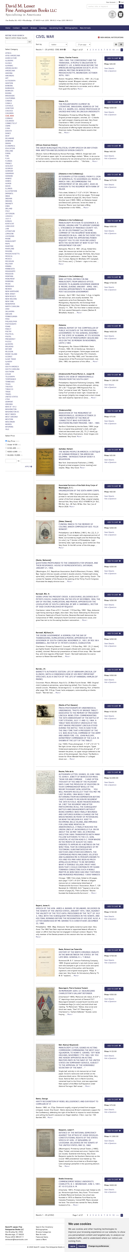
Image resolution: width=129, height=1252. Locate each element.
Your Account (110, 2)
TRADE (8, 392)
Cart (122, 2)
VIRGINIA (9, 404)
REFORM (8, 349)
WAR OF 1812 (10, 407)
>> (117, 50)
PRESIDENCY (10, 339)
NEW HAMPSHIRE (12, 291)
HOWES (8, 181)
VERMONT (9, 402)
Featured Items (42, 1237)
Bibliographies (71, 28)
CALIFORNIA (10, 98)
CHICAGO (9, 111)
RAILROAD (9, 346)
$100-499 (13, 448)
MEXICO (8, 259)
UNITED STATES (11, 397)
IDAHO (7, 186)
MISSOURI (9, 274)
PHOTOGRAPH (10, 324)
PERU (7, 319)
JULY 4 (8, 218)
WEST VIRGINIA (11, 417)
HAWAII (8, 178)
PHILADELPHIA (11, 321)
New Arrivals (85, 28)
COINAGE (9, 118)
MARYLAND (9, 249)
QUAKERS (9, 344)
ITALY (7, 211)
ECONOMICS (10, 146)
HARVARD (9, 176)
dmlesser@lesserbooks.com (16, 1239)
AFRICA (8, 53)
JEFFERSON (9, 213)
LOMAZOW (9, 234)
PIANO (7, 326)
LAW (7, 228)
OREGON (8, 314)
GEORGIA (9, 168)
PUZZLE (8, 341)
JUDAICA (8, 216)
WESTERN (9, 419)
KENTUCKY (9, 223)
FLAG (7, 158)
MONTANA (9, 276)
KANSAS (8, 221)
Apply (27, 466)
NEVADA (8, 289)
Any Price (13, 441)
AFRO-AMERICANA (12, 55)
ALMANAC (9, 65)
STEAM (8, 374)
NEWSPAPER (10, 304)
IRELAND (8, 208)
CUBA (7, 128)
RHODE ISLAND (11, 354)
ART (6, 78)
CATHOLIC (9, 106)
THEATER (8, 387)
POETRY (8, 331)
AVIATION (9, 83)
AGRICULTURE (11, 58)
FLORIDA (8, 161)
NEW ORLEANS (11, 299)
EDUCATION (10, 148)
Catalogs (43, 28)
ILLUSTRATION (11, 191)
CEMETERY (9, 108)
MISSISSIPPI (10, 271)
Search (25, 28)
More (80, 89)
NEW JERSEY (10, 294)
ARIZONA (8, 73)
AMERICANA (10, 70)
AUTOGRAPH (10, 81)
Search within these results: (16, 38)
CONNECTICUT (11, 123)
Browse (34, 28)
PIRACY (8, 329)
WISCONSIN (10, 422)
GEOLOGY (9, 166)
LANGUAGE (9, 226)
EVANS (7, 153)
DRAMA (8, 143)
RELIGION (9, 351)
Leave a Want (41, 1239)
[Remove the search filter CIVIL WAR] (65, 49)
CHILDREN (9, 113)
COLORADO (9, 121)
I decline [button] (81, 1246)
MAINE (8, 239)
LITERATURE (10, 231)
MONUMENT (10, 279)
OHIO (7, 309)
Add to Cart (112, 58)
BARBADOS (9, 88)
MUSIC (8, 284)
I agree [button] (72, 1246)
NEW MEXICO (10, 296)
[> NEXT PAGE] (122, 49)
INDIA (7, 196)
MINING (8, 266)
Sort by (39, 44)
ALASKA (8, 63)
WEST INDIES (10, 414)
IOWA (7, 206)
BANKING (9, 86)
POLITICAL (9, 334)
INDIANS (8, 201)
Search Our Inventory (44, 1227)
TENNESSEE (10, 382)
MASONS (8, 251)
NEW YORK (9, 301)
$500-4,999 (14, 451)
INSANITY (9, 203)
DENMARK (9, 141)
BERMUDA (9, 91)
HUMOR (8, 183)
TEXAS (7, 384)
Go (30, 42)
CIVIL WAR (9, 116)
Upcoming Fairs (56, 28)
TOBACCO (9, 389)
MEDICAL (9, 256)
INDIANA (8, 198)
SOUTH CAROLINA (12, 369)
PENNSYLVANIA (11, 316)
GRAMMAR (9, 173)
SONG (7, 364)
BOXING (8, 93)
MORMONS (9, 281)
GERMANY (9, 171)
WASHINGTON (10, 409)
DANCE (8, 133)
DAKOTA (8, 131)
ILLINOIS (8, 188)
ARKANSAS (9, 75)
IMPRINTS (9, 193)
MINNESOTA (10, 269)
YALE (7, 429)
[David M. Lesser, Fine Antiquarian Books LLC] (39, 12)
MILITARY (9, 264)
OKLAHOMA (9, 311)
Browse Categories (43, 1232)
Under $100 (14, 444)
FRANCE (8, 163)
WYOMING (9, 427)
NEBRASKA (9, 286)
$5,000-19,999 (15, 455)
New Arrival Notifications (111, 37)
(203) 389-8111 (17, 1237)
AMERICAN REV (11, 68)
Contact (16, 28)
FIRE (7, 156)
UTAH (7, 399)
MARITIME (9, 246)
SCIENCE (8, 356)
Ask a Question (110, 71)
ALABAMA (9, 60)
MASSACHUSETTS (12, 254)
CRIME (7, 126)
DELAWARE (9, 138)
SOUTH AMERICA (12, 366)
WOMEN (8, 424)
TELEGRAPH (10, 376)
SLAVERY (8, 361)
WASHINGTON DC (12, 412)
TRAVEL (8, 394)
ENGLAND (9, 151)
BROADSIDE (10, 96)
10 (113, 50)
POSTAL (8, 336)
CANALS (8, 103)
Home (7, 28)
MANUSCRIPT (10, 241)
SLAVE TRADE (10, 359)
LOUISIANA (9, 236)
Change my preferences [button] (98, 1246)
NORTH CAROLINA (12, 306)
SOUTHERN (9, 371)
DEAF (7, 136)
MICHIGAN (9, 261)
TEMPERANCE (10, 379)
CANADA (8, 101)
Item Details (109, 68)
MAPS (7, 244)
